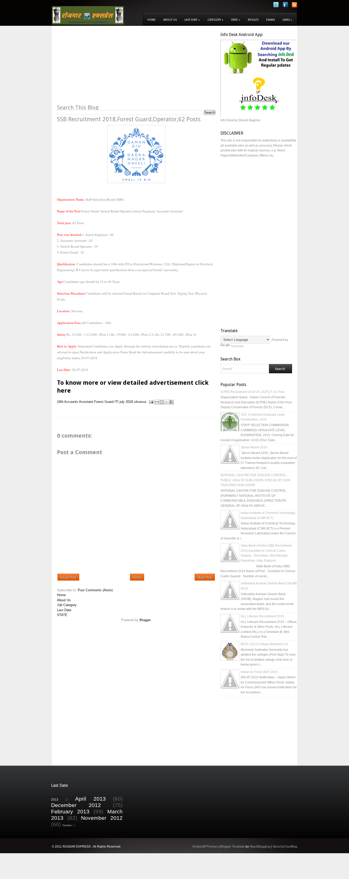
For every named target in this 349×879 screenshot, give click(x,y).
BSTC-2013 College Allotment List (264, 644)
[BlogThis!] (161, 402)
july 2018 (126, 402)
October (67, 825)
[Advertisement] (100, 68)
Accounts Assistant (78, 402)
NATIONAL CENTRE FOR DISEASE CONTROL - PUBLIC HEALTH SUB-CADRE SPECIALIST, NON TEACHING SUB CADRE (255, 480)
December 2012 (76, 805)
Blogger (144, 620)
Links (287, 19)
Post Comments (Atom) (95, 590)
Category (215, 19)
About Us (170, 19)
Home (151, 19)
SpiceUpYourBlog (284, 846)
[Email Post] (151, 402)
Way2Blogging (260, 846)
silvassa (140, 402)
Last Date (192, 19)
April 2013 (90, 799)
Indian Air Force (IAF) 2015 (259, 672)
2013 (54, 799)
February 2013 (70, 811)
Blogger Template (232, 846)
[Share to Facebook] (171, 402)
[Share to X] (166, 402)
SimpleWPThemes (205, 846)
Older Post (204, 577)
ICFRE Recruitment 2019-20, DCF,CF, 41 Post (252, 392)
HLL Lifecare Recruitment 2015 (262, 616)
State (235, 19)
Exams (270, 19)
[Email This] (156, 402)
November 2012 (102, 818)
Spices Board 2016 (254, 447)
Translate (237, 346)
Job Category (67, 605)
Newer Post (68, 577)
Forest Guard (103, 402)
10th (60, 402)
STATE (62, 615)
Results (253, 19)
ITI (116, 402)
